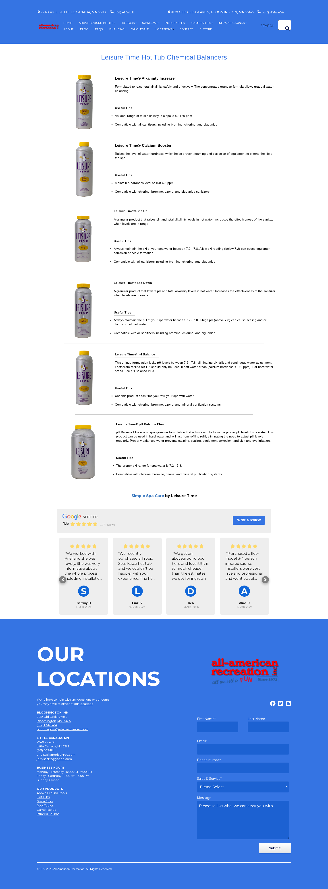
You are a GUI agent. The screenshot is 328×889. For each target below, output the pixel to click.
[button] (62, 579)
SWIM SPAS (149, 23)
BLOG (84, 29)
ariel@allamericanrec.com (56, 754)
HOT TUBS (128, 23)
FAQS (99, 29)
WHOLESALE (140, 29)
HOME (67, 23)
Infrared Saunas (48, 814)
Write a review (249, 520)
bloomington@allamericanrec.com (62, 729)
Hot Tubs (43, 797)
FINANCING (117, 29)
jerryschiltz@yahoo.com (54, 759)
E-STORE (206, 29)
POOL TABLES (175, 23)
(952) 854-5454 (273, 12)
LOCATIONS (164, 29)
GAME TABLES (201, 23)
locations (86, 703)
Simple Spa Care (164, 495)
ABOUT (68, 29)
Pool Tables (45, 805)
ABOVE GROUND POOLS (96, 23)
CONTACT (186, 29)
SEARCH (267, 26)
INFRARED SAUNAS (231, 23)
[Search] (287, 28)
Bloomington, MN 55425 (54, 721)
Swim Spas (45, 801)
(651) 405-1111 (124, 12)
